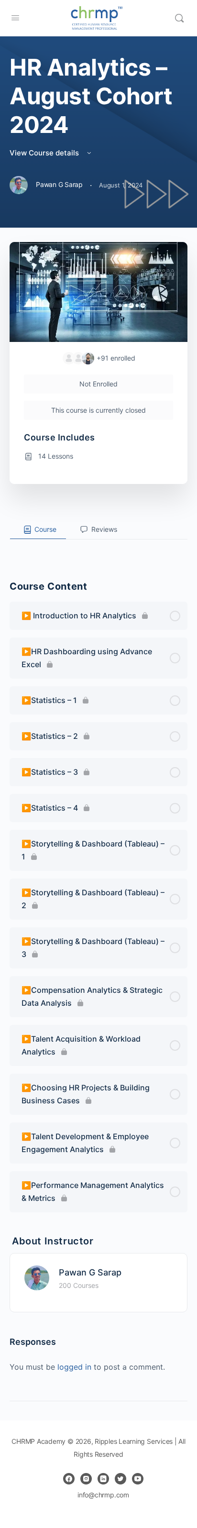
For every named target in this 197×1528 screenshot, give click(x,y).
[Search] (179, 18)
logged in (74, 1367)
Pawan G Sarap (90, 1272)
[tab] (38, 530)
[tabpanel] (98, 547)
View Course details (45, 152)
